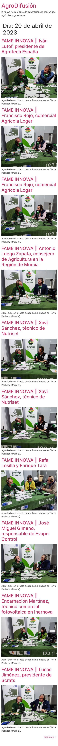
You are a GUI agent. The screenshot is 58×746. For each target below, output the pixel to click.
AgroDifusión (18, 5)
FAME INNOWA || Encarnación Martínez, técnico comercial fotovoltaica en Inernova (27, 604)
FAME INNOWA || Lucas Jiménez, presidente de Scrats (26, 675)
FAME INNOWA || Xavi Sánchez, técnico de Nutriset (24, 328)
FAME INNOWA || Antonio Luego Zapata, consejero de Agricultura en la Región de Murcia (28, 256)
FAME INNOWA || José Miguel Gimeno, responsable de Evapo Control (25, 531)
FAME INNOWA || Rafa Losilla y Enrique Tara (24, 462)
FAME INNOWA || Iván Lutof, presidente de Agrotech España (24, 46)
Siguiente (50, 737)
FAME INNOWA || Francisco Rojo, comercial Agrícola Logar (28, 115)
